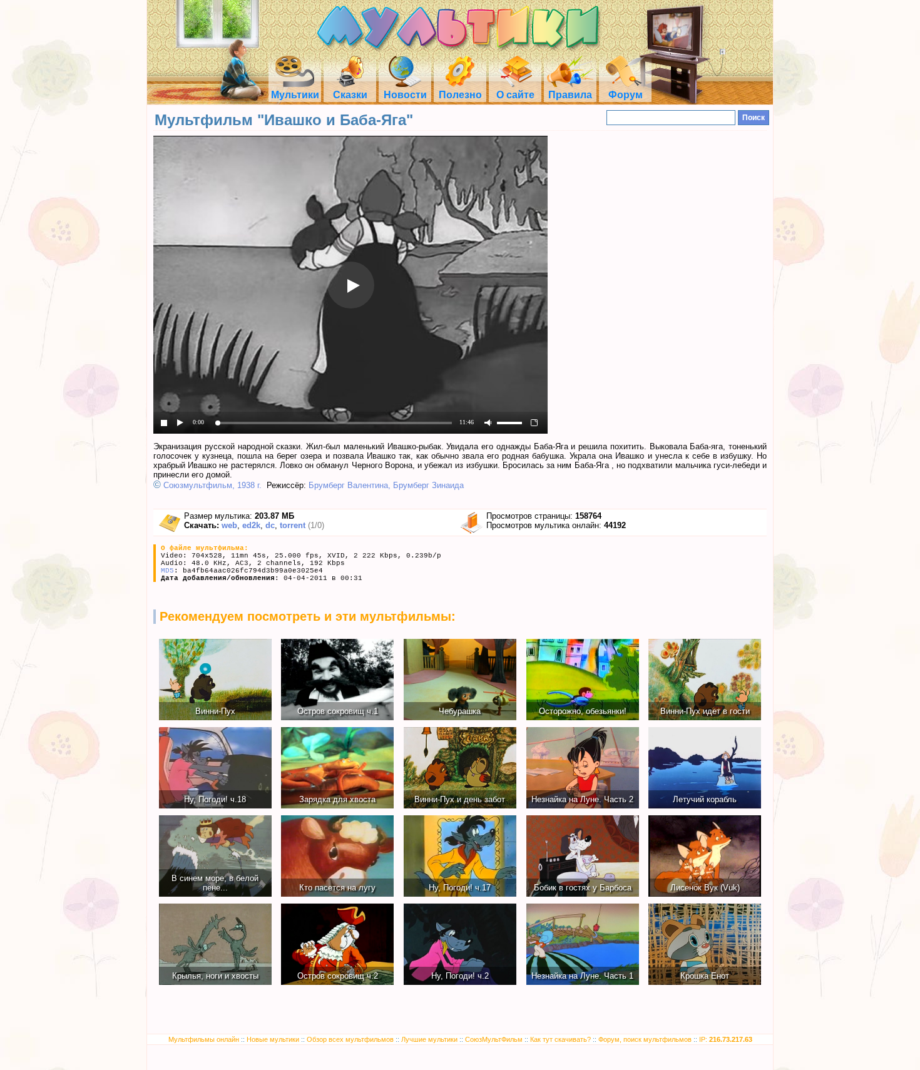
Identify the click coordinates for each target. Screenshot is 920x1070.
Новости (405, 94)
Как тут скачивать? (560, 1039)
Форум (625, 94)
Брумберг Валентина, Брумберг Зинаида (386, 485)
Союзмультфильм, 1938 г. (212, 485)
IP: (725, 1039)
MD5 (167, 570)
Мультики (295, 94)
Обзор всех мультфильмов (350, 1039)
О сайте (515, 94)
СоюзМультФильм (494, 1039)
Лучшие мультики (429, 1039)
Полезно (460, 94)
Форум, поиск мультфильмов (645, 1039)
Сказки (350, 94)
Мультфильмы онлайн (203, 1039)
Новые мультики (273, 1039)
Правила (570, 94)
